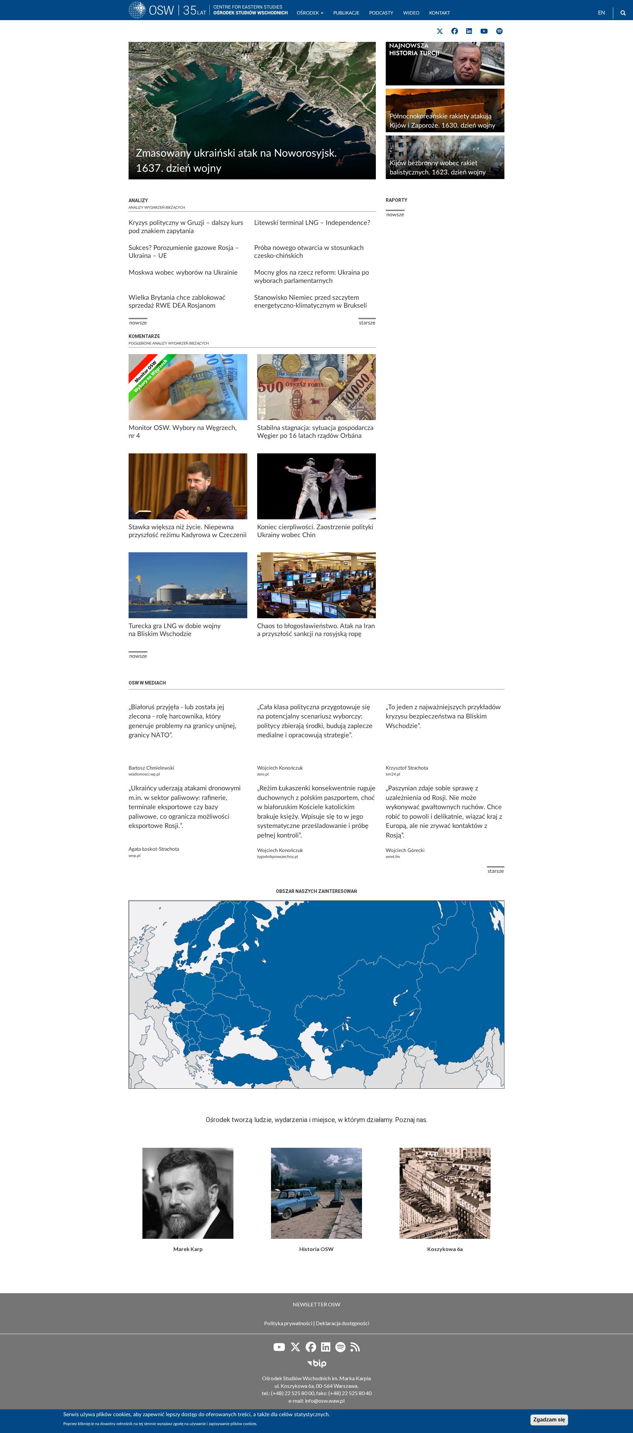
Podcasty (381, 13)
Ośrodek (308, 13)
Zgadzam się (549, 1419)
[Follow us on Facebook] (455, 31)
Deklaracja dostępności (342, 1323)
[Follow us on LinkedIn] (469, 31)
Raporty (396, 200)
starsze (496, 871)
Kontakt (439, 13)
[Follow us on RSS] (355, 1349)
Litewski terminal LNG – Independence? (312, 223)
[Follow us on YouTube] (484, 31)
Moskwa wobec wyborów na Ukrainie (183, 272)
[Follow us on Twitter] (440, 31)
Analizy (138, 200)
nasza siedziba (445, 1193)
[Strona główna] (169, 13)
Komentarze (144, 336)
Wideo (411, 13)
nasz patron (188, 1193)
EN (601, 12)
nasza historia (316, 1193)
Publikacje (346, 13)
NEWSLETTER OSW (316, 1304)
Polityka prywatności (288, 1323)
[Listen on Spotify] (499, 31)
